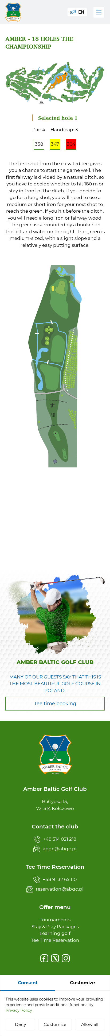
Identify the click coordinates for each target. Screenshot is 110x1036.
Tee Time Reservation (55, 940)
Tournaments (55, 919)
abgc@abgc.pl (60, 848)
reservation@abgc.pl (60, 889)
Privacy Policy (19, 1010)
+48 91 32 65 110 (60, 879)
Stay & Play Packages (55, 926)
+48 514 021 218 (59, 839)
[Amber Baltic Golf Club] (13, 12)
